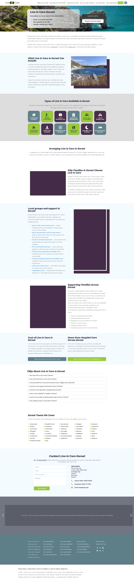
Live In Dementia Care (60, 118)
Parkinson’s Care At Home (60, 131)
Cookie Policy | (32, 569)
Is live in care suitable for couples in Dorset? (43, 393)
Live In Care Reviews (111, 3)
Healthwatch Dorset (38, 270)
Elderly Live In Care (47, 118)
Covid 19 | (53, 569)
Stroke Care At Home (47, 131)
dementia (54, 47)
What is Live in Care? (42, 3)
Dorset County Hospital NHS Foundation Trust (46, 251)
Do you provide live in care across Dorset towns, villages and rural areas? (52, 382)
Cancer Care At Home (73, 131)
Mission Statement (61, 569)
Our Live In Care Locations (87, 3)
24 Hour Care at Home (34, 118)
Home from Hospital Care (73, 118)
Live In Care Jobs (100, 3)
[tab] (67, 375)
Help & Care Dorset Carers (40, 266)
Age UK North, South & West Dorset (43, 225)
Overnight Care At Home (87, 131)
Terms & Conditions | (43, 569)
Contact (120, 3)
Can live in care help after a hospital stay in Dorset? (45, 390)
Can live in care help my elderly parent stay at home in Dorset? (49, 397)
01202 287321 (42, 460)
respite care (71, 47)
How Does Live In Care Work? (58, 3)
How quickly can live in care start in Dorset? (43, 400)
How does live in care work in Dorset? (41, 375)
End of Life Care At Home (100, 131)
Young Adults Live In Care (34, 131)
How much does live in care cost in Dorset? (43, 379)
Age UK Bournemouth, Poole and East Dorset (46, 232)
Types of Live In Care (72, 3)
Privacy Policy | (22, 569)
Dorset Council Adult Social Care (42, 240)
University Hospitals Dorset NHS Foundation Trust (47, 258)
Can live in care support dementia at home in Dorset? (46, 386)
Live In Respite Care (100, 118)
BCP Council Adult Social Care (41, 247)
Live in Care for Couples (87, 118)
